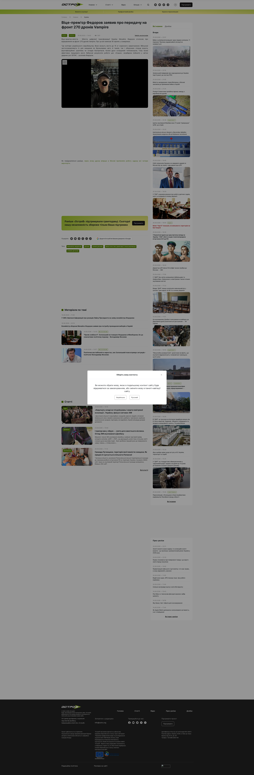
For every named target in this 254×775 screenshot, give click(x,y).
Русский (134, 397)
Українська (120, 397)
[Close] (161, 375)
